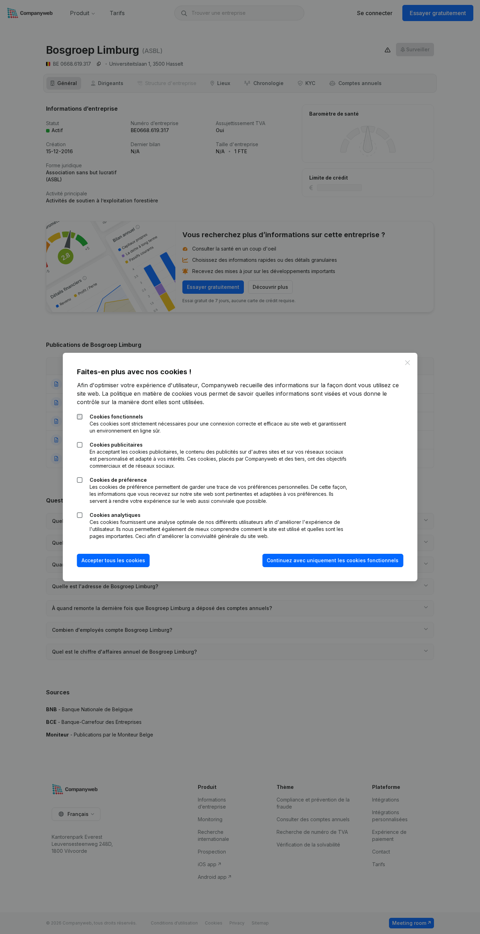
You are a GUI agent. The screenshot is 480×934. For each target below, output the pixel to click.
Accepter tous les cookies (113, 560)
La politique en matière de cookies (147, 393)
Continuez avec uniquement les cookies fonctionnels (332, 560)
